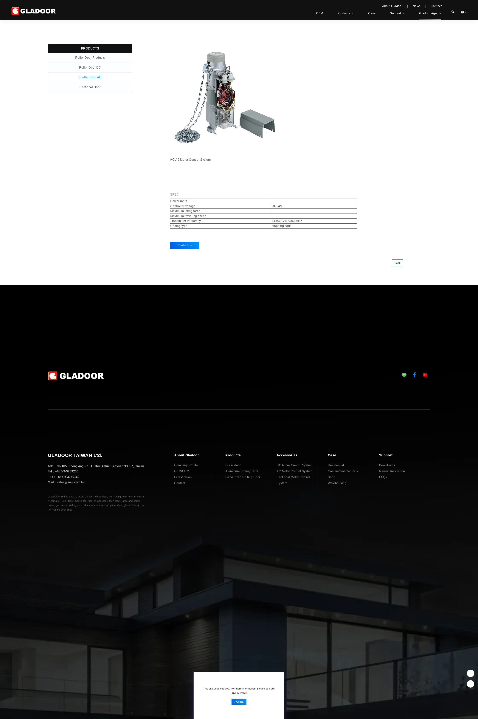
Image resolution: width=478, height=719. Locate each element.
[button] (453, 12)
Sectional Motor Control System (293, 480)
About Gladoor (392, 6)
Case (372, 13)
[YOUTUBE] (425, 375)
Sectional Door (90, 87)
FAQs (383, 477)
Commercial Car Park (343, 471)
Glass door (233, 465)
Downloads (387, 465)
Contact (436, 6)
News (417, 6)
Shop (331, 477)
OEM (319, 13)
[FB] (414, 375)
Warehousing (337, 483)
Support (395, 13)
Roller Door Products (90, 57)
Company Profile (186, 465)
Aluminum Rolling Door (241, 471)
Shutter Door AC (90, 77)
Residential (336, 465)
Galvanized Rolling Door (242, 477)
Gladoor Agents (430, 13)
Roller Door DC (90, 67)
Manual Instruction (392, 471)
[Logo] (33, 11)
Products (344, 13)
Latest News (183, 477)
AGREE (239, 701)
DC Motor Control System (295, 465)
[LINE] (404, 375)
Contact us (185, 245)
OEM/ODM (181, 471)
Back (398, 262)
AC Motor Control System (294, 471)
